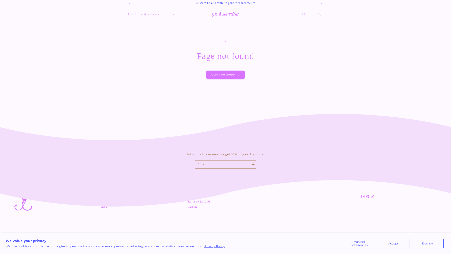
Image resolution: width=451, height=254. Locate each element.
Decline (427, 243)
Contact (193, 207)
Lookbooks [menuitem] (148, 14)
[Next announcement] (321, 3)
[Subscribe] (253, 164)
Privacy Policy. (214, 246)
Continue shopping (225, 74)
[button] (304, 14)
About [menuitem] (132, 14)
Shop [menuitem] (167, 14)
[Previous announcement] (130, 3)
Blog (104, 207)
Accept (393, 243)
